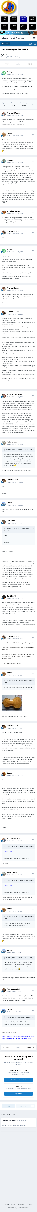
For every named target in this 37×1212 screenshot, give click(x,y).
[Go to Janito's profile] (4, 504)
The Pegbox (18, 57)
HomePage (4, 18)
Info (32, 25)
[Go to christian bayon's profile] (4, 212)
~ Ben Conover (13, 231)
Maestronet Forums (13, 38)
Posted (15, 74)
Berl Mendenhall (13, 989)
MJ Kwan (6, 55)
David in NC (11, 596)
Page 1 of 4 (18, 64)
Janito (9, 503)
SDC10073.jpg (9, 851)
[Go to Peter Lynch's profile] (4, 443)
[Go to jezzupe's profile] (4, 161)
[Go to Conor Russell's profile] (4, 481)
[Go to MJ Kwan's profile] (4, 73)
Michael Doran (13, 288)
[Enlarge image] (3, 150)
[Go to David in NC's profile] (4, 597)
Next (30, 64)
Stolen (4, 25)
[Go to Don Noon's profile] (4, 522)
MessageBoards (23, 18)
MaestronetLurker (14, 394)
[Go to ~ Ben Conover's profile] (4, 232)
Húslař (9, 133)
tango (9, 773)
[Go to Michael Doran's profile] (4, 289)
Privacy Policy (10, 1204)
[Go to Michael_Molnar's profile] (4, 114)
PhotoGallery (23, 26)
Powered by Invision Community (18, 1209)
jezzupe (10, 160)
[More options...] (33, 73)
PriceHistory (32, 18)
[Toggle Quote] (5, 450)
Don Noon (11, 521)
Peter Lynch (12, 442)
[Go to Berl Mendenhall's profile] (4, 990)
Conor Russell (12, 480)
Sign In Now (18, 1093)
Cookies (29, 1204)
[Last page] (34, 64)
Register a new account (18, 1080)
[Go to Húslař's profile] (4, 134)
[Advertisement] (9, 1165)
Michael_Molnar (13, 113)
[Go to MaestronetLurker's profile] (4, 396)
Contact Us (20, 1204)
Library (14, 25)
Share (9, 1106)
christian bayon (13, 211)
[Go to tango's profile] (4, 774)
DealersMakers (14, 18)
